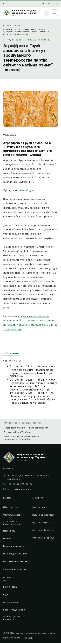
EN (49, 3)
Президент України (14, 427)
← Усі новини (11, 353)
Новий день (27, 190)
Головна (7, 26)
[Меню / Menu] (54, 12)
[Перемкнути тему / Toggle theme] (57, 4)
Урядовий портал (38, 427)
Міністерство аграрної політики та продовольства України (23, 437)
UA (42, 3)
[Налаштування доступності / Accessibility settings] (3, 3)
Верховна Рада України (17, 432)
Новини (18, 26)
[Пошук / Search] (46, 13)
